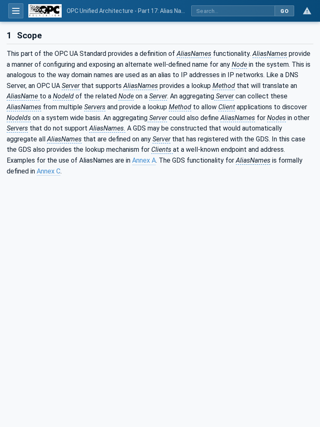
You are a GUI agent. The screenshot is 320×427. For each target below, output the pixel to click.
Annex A (144, 160)
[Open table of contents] (15, 10)
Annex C (48, 171)
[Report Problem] (307, 10)
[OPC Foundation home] (45, 11)
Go (284, 11)
